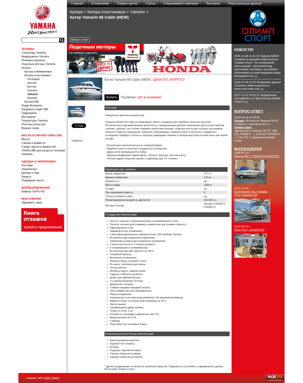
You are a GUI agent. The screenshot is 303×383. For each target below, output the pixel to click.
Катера (26, 67)
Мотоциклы (29, 116)
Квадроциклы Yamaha (35, 56)
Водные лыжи (30, 128)
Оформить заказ (32, 202)
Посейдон (33, 79)
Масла (26, 139)
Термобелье (29, 169)
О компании (100, 3)
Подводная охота (33, 180)
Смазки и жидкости (33, 143)
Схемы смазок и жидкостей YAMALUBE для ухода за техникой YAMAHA (43, 150)
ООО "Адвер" (51, 378)
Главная (77, 3)
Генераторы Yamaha (35, 120)
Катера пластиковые (37, 75)
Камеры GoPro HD (33, 191)
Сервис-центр (127, 3)
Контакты (213, 3)
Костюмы (27, 165)
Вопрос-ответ (80, 39)
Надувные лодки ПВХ (35, 109)
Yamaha (32, 90)
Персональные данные (245, 3)
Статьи (150, 3)
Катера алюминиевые (38, 71)
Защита (26, 176)
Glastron (32, 98)
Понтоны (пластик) (33, 124)
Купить (111, 97)
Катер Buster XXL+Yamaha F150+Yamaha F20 (251, 193)
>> (256, 76)
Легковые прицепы (33, 60)
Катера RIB (31, 101)
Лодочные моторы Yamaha (38, 64)
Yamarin (32, 94)
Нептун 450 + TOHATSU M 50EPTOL (256, 156)
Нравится (77, 140)
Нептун (32, 82)
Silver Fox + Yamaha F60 (249, 229)
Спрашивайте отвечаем (181, 3)
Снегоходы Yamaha (34, 52)
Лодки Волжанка (32, 105)
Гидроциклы (29, 113)
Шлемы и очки (30, 172)
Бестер (31, 86)
